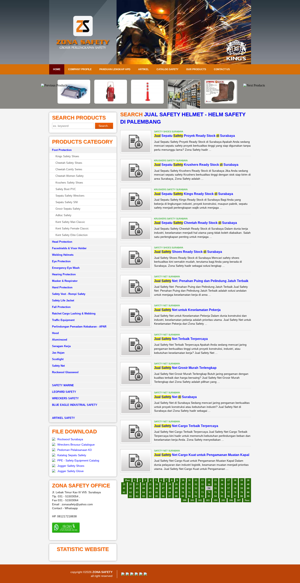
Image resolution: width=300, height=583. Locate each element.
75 (215, 492)
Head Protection (62, 241)
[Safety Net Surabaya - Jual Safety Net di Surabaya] (135, 412)
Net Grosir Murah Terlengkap (185, 367)
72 (196, 492)
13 (202, 480)
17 (228, 480)
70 (183, 492)
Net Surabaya (175, 397)
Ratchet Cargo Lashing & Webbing (74, 313)
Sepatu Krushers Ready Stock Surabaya (196, 164)
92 (202, 496)
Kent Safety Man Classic (70, 221)
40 (248, 484)
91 (196, 496)
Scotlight (57, 359)
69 (176, 492)
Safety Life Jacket (63, 300)
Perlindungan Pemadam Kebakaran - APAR (79, 326)
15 (215, 480)
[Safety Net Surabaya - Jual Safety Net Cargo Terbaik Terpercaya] (135, 441)
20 (248, 480)
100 (184, 500)
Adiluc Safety (63, 215)
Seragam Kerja (61, 346)
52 (196, 488)
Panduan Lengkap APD (114, 69)
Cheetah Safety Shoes (69, 162)
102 (200, 500)
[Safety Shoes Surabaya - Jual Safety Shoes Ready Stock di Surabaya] (135, 267)
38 (235, 484)
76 (222, 492)
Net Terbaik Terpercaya (181, 339)
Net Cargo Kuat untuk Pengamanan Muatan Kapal (201, 455)
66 (157, 492)
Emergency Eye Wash (66, 267)
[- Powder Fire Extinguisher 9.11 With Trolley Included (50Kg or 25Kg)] (76, 102)
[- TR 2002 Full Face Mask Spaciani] (223, 82)
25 (150, 484)
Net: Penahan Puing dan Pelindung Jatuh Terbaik (201, 281)
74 (209, 492)
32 (196, 484)
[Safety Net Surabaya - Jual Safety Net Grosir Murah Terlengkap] (135, 383)
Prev (127, 480)
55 (215, 488)
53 (202, 488)
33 (202, 484)
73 (202, 492)
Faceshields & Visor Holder (69, 248)
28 (170, 484)
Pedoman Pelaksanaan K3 (74, 449)
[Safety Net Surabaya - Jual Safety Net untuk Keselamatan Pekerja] (135, 325)
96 (228, 496)
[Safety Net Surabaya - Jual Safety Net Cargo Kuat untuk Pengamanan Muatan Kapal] (135, 470)
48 (170, 488)
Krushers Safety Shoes (69, 182)
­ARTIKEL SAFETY (63, 417)
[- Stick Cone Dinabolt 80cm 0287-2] (113, 102)
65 (150, 492)
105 (223, 500)
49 (176, 488)
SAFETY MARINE (63, 385)
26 (157, 484)
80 (248, 492)
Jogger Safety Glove (70, 471)
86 (163, 496)
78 (235, 492)
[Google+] (131, 574)
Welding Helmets (62, 254)
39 (241, 484)
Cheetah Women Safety (70, 175)
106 (231, 500)
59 (241, 488)
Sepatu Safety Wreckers (70, 195)
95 (222, 496)
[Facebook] (122, 574)
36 (222, 484)
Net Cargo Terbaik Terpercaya (186, 426)
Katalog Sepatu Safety (71, 455)
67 (163, 492)
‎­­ (83, 411)
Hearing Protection (64, 274)
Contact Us (222, 69)
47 (163, 488)
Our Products (196, 69)
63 (137, 492)
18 (235, 480)
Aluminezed (59, 339)
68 (170, 492)
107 (239, 500)
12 (196, 480)
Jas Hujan (58, 352)
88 (176, 496)
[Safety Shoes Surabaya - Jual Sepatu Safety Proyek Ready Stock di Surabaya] (135, 151)
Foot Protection (62, 150)
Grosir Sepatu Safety (68, 208)
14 (209, 480)
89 (183, 496)
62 (130, 492)
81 (130, 496)
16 (222, 480)
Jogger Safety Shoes (70, 465)
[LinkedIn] (145, 574)
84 (150, 496)
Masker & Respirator (65, 280)
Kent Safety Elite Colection (72, 235)
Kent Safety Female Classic (72, 228)
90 (189, 496)
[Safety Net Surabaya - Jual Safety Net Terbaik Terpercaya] (135, 354)
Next (247, 500)
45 (150, 488)
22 (130, 484)
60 (248, 488)
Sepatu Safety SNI (67, 202)
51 (189, 488)
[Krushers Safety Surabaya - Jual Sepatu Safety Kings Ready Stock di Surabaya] (135, 209)
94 (215, 496)
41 (124, 488)
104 (215, 500)
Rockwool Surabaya (70, 439)
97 (235, 496)
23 (137, 484)
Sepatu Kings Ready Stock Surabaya (193, 194)
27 (163, 484)
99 (248, 496)
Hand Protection (62, 287)
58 (235, 488)
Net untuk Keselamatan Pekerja (187, 310)
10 (183, 480)
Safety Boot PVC (66, 189)
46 (157, 488)
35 (215, 484)
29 (176, 484)
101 (192, 500)
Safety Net (58, 365)
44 (143, 488)
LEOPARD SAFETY (64, 391)
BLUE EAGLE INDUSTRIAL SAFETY (74, 404)
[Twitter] (127, 574)
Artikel (143, 69)
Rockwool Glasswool (65, 372)
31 (189, 484)
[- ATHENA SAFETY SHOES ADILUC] (186, 102)
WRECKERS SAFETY (65, 398)
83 (143, 496)
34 (209, 484)
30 (183, 484)
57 (228, 488)
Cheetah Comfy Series (69, 169)
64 (143, 492)
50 (183, 488)
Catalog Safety (167, 69)
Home (56, 69)
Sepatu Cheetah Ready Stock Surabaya (195, 223)
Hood (55, 333)
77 (228, 492)
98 (241, 496)
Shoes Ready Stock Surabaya (188, 251)
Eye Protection (61, 261)
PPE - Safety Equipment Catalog (78, 460)
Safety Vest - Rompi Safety (68, 293)
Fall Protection (61, 307)
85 (157, 496)
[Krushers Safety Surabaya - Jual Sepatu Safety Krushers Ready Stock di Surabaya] (135, 180)
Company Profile (80, 69)
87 (170, 496)
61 (124, 492)
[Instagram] (140, 574)
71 (189, 492)
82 (137, 496)
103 (208, 500)
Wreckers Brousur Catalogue (76, 444)
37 (228, 484)
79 (241, 492)
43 (137, 488)
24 (143, 484)
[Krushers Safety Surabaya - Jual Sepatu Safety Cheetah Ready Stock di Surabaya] (135, 238)
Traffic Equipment (63, 320)
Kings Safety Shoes (67, 156)
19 (241, 480)
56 (222, 488)
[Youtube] (136, 574)
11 (189, 480)
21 (124, 484)
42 (130, 488)
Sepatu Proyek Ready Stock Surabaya (194, 135)
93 (209, 496)
